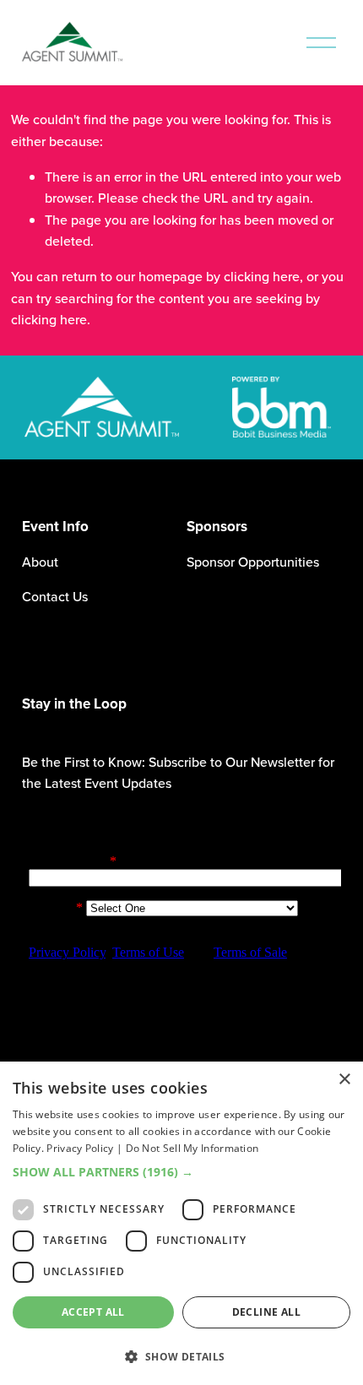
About (40, 561)
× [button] (344, 1079)
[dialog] (181, 1223)
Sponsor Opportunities (253, 561)
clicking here (262, 276)
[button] (181, 1172)
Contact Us (55, 596)
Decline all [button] (266, 1312)
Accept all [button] (93, 1312)
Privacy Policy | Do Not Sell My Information (152, 1148)
